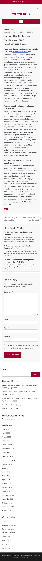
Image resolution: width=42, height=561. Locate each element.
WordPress (25, 558)
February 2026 (7, 441)
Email (6, 328)
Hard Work (6, 537)
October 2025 (7, 456)
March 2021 (6, 511)
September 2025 (8, 460)
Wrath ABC (21, 14)
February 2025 (7, 487)
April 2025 (6, 480)
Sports (4, 544)
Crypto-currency (8, 529)
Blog (5, 209)
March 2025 (6, 483)
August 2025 (7, 464)
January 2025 (7, 491)
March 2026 (6, 437)
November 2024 (8, 499)
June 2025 (6, 472)
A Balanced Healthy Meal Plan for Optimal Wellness (17, 247)
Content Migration (9, 525)
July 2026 (5, 429)
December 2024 (8, 495)
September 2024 (8, 507)
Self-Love (5, 541)
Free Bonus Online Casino (11, 405)
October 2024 (7, 503)
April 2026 (6, 433)
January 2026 (7, 445)
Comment (8, 292)
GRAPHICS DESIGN (9, 533)
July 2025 (5, 468)
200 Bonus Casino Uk (10, 409)
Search (5, 369)
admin (24, 44)
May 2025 (6, 476)
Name (7, 319)
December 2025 (8, 449)
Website (7, 337)
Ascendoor (36, 556)
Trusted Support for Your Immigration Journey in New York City (19, 261)
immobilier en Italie (20, 52)
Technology (6, 548)
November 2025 (8, 452)
